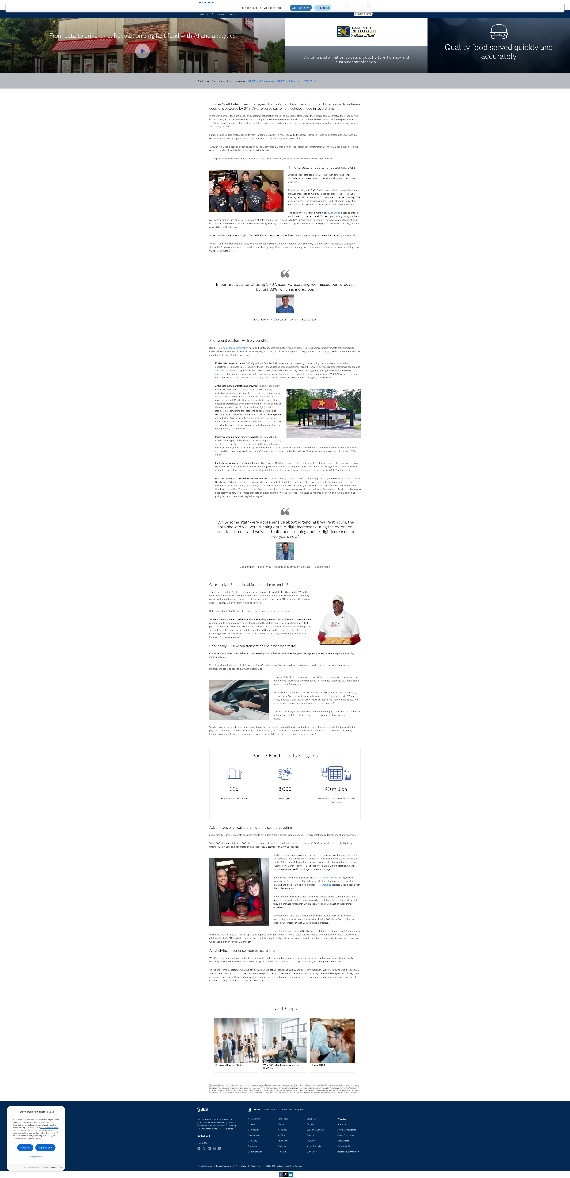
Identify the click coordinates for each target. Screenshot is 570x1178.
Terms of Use (241, 1166)
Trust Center (256, 1166)
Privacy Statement (223, 1166)
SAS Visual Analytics (289, 81)
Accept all (25, 1147)
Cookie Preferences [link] (205, 1166)
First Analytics (323, 884)
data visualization (229, 370)
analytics (335, 212)
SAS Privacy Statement (49, 1127)
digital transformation (236, 347)
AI (290, 123)
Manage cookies (36, 1156)
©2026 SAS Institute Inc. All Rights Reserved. (283, 1166)
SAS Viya (309, 81)
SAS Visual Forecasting (261, 81)
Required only (45, 1147)
